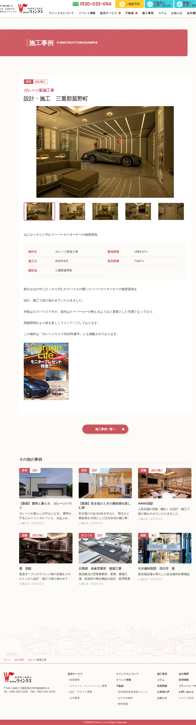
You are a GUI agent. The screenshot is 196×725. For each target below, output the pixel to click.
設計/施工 (40, 81)
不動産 (129, 13)
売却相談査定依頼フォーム (133, 692)
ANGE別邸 (145, 503)
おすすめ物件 (125, 698)
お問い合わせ (186, 692)
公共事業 (75, 698)
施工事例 (148, 13)
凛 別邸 (25, 568)
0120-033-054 (95, 4)
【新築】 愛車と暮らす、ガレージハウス (45, 505)
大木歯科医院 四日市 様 (156, 568)
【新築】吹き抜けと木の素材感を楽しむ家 (105, 505)
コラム (162, 13)
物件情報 (123, 704)
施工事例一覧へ (105, 429)
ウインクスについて (61, 13)
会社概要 (184, 674)
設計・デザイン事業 (81, 692)
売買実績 (162, 686)
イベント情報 (87, 13)
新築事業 (75, 680)
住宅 (28, 81)
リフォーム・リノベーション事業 (88, 686)
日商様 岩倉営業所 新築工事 (100, 568)
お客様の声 (163, 692)
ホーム (7, 659)
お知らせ (176, 13)
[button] (39, 211)
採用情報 (184, 680)
